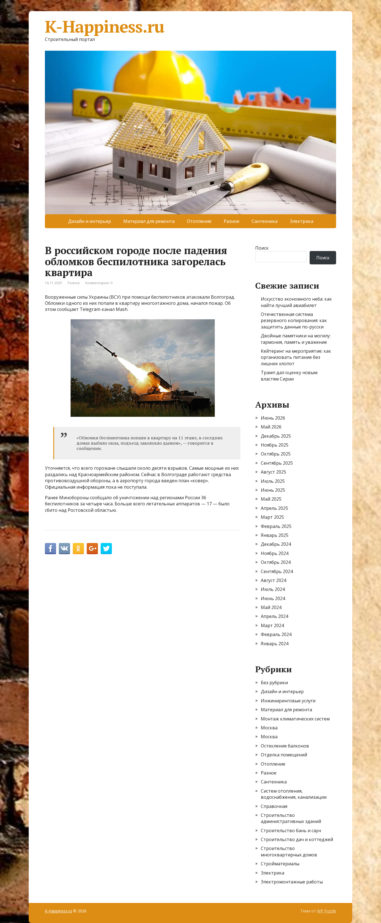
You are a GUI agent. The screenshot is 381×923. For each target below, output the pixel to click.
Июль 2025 (273, 481)
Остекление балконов (285, 746)
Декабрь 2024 (276, 544)
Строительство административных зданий (291, 818)
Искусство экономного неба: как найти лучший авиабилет (296, 302)
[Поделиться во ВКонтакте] (64, 548)
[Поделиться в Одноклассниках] (78, 548)
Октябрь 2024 (276, 562)
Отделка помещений (284, 755)
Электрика (301, 221)
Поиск (262, 248)
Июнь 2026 (273, 418)
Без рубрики (274, 683)
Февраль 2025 (276, 526)
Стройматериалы (280, 864)
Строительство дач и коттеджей (297, 839)
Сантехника (265, 221)
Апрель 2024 (274, 616)
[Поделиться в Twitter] (106, 548)
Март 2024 (272, 625)
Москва (269, 728)
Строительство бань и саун (291, 830)
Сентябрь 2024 (277, 571)
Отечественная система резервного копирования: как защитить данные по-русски (294, 320)
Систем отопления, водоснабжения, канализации (294, 794)
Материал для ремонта (149, 221)
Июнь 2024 (273, 598)
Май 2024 (271, 607)
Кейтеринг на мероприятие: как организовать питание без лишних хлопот (296, 357)
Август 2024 (273, 580)
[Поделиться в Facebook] (50, 548)
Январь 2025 (274, 535)
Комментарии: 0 (98, 283)
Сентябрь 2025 (277, 463)
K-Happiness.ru (104, 26)
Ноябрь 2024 (274, 553)
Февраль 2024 (276, 634)
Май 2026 (271, 427)
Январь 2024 (274, 644)
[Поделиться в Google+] (92, 548)
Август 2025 (273, 472)
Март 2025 (272, 517)
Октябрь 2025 (276, 454)
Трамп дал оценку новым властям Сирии (289, 375)
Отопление (199, 221)
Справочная (274, 806)
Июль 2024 (273, 589)
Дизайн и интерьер (89, 221)
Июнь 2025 (273, 490)
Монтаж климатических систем (295, 719)
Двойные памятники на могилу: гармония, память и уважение (296, 339)
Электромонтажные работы (292, 882)
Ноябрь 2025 (274, 445)
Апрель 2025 (274, 508)
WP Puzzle (326, 911)
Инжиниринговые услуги (288, 701)
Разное (231, 221)
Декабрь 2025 (276, 436)
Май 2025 (271, 499)
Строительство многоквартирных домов (289, 851)
